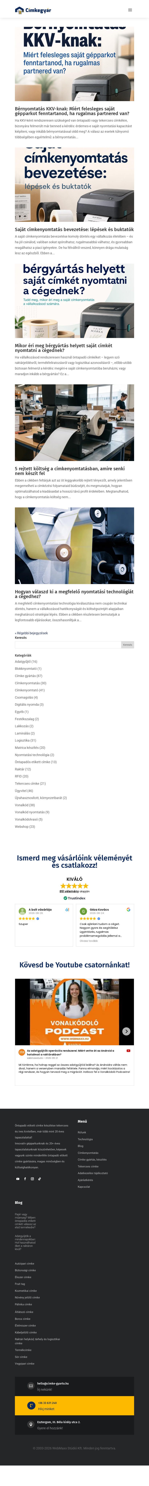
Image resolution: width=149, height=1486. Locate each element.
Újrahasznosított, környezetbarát (38, 798)
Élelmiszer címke (25, 1325)
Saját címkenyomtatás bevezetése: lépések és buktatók (74, 229)
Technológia (85, 1139)
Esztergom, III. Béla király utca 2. (58, 1422)
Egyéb (19, 712)
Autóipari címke (24, 1263)
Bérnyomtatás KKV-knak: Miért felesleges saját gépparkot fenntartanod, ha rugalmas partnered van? (72, 111)
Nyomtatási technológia (32, 755)
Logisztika (22, 740)
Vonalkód (21, 805)
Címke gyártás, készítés (92, 1159)
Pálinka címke (23, 1304)
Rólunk (82, 1132)
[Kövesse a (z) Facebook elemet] (25, 1179)
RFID (18, 776)
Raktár (19, 769)
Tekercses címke (27, 783)
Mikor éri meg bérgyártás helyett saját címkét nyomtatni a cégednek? (63, 348)
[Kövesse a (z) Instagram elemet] (32, 1179)
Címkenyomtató (26, 690)
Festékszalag (24, 719)
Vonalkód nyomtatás (30, 812)
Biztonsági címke (25, 1270)
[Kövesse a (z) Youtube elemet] (18, 1179)
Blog (80, 1146)
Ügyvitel (21, 791)
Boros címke (22, 1319)
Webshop (22, 827)
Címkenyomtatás (27, 683)
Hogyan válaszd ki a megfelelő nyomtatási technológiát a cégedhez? (74, 594)
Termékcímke (23, 1350)
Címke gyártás (25, 676)
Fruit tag (20, 1284)
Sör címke (21, 1357)
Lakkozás (22, 726)
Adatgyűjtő (23, 661)
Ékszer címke (23, 1277)
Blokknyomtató (26, 669)
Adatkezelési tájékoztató (93, 1173)
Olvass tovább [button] (89, 941)
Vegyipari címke (24, 1363)
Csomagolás (24, 697)
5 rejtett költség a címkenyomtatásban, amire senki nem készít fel (70, 471)
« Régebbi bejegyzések (31, 633)
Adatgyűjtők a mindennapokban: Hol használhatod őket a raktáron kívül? (25, 1242)
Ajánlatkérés (85, 1180)
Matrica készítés (27, 748)
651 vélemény (69, 891)
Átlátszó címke (24, 1312)
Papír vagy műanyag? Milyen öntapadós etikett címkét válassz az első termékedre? (25, 1221)
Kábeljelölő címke (26, 1332)
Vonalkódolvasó (26, 819)
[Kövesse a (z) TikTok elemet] (40, 1179)
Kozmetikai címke (26, 1290)
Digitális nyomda (27, 704)
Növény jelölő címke (27, 1297)
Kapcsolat (84, 1186)
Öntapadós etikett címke (32, 762)
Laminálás (22, 733)
